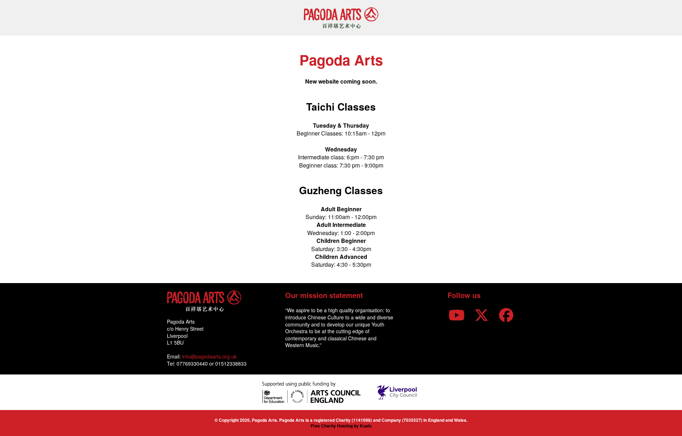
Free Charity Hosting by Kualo (341, 425)
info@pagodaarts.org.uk (209, 356)
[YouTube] (456, 314)
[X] (481, 314)
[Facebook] (506, 314)
